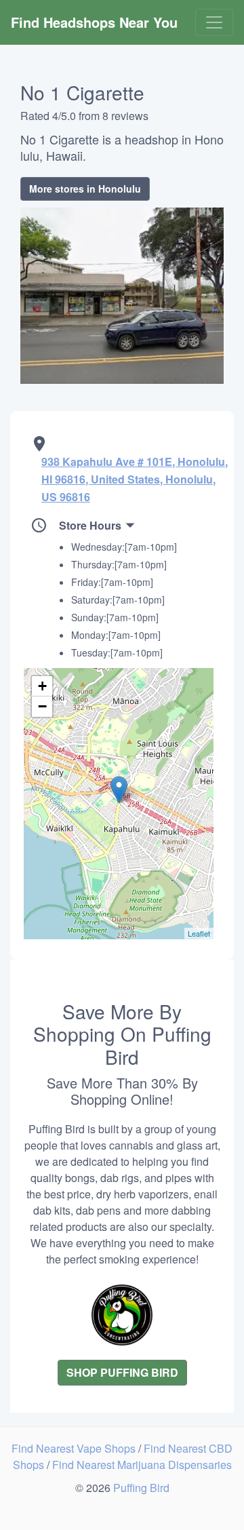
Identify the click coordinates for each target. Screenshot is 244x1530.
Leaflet (199, 933)
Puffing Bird (141, 1487)
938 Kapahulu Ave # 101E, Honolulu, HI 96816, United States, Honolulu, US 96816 (134, 479)
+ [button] (42, 686)
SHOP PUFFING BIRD (122, 1372)
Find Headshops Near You (94, 22)
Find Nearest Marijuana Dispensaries (142, 1464)
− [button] (42, 706)
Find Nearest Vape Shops (75, 1448)
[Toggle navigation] (214, 22)
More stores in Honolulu (85, 188)
